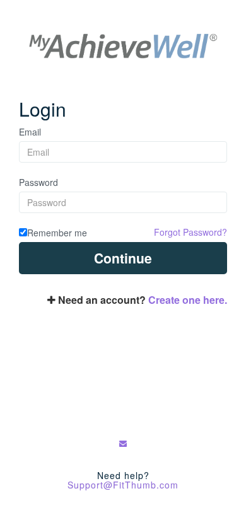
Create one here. (187, 299)
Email (30, 131)
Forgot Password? (190, 232)
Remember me (57, 232)
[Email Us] (123, 442)
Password (38, 182)
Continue (123, 257)
